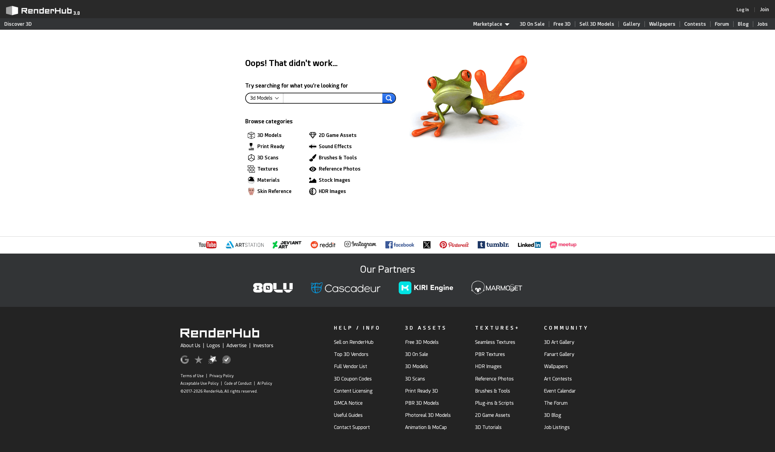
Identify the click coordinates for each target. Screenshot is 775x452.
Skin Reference (274, 191)
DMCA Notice (348, 403)
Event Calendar (560, 391)
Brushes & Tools (338, 158)
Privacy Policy (221, 376)
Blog (743, 24)
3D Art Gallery (559, 342)
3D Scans (268, 158)
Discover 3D (18, 24)
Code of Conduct (238, 383)
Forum (722, 24)
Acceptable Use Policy (199, 383)
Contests (695, 24)
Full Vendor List (350, 366)
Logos (213, 345)
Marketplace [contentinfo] (487, 24)
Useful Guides (348, 415)
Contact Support (352, 427)
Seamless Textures (495, 342)
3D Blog (552, 415)
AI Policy (264, 383)
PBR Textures (490, 354)
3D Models (269, 135)
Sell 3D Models (596, 24)
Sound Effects (335, 146)
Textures (267, 169)
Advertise (236, 345)
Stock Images (334, 180)
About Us (190, 345)
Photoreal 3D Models (428, 415)
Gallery (631, 24)
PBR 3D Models (422, 403)
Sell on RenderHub (354, 342)
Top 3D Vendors (351, 354)
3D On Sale (532, 24)
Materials (268, 180)
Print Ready (271, 146)
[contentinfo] (266, 98)
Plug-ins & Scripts (494, 403)
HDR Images (332, 191)
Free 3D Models (422, 342)
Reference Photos (340, 169)
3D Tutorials (488, 427)
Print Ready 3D (421, 391)
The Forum (556, 403)
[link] (745, 9)
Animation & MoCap (426, 427)
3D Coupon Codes (353, 379)
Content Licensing (353, 391)
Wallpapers (662, 24)
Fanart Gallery (559, 354)
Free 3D (562, 24)
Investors (263, 345)
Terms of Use (192, 376)
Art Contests (558, 379)
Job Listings (557, 427)
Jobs (762, 24)
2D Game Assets (338, 135)
